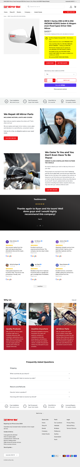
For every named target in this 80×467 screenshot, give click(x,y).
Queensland (57, 436)
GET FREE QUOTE (62, 63)
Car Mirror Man (10, 460)
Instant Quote (38, 12)
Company (44, 431)
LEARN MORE (50, 63)
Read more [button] (9, 252)
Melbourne (57, 431)
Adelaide (56, 425)
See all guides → (8, 447)
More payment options (60, 89)
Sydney (56, 434)
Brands (44, 428)
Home (5, 12)
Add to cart (66, 80)
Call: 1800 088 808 (11, 138)
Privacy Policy (71, 422)
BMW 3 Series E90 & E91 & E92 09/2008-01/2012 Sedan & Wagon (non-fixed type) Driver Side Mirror (17, 16)
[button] (75, 7)
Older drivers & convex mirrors (12, 442)
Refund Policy (71, 425)
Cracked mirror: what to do (11, 438)
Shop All (12, 12)
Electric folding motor (10, 440)
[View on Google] (7, 241)
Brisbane (56, 428)
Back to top (39, 413)
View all (74, 300)
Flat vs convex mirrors (10, 444)
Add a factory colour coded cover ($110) (54, 70)
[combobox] (45, 6)
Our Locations (58, 422)
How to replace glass (10, 436)
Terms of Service (71, 428)
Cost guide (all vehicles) (10, 435)
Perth (55, 439)
